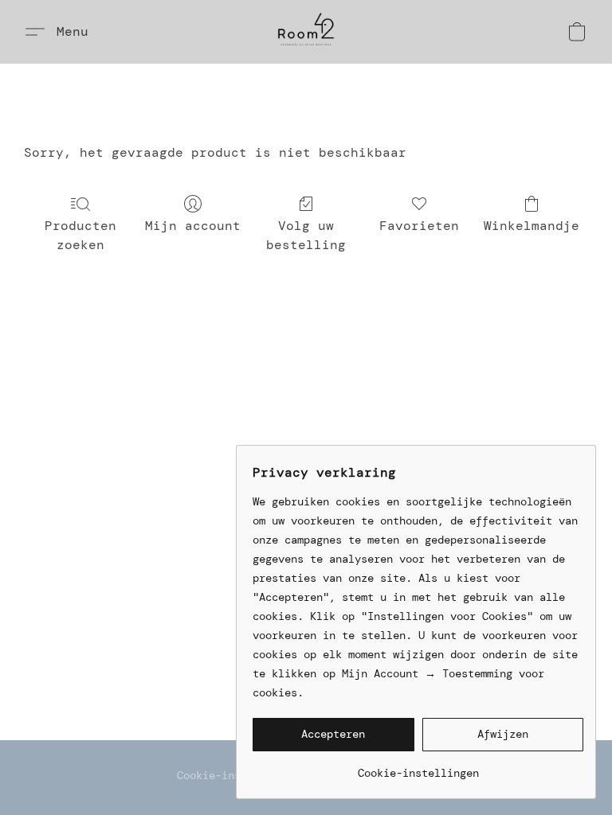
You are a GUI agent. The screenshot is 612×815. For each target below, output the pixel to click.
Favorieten (419, 225)
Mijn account (193, 225)
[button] (306, 32)
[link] (418, 766)
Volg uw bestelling (306, 235)
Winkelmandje (531, 225)
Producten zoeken (80, 235)
